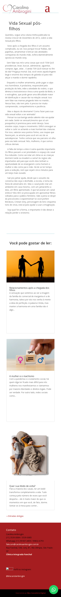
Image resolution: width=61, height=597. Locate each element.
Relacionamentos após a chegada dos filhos (29, 289)
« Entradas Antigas (15, 516)
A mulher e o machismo (21, 376)
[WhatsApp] (53, 589)
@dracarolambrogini (15, 576)
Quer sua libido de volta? (22, 486)
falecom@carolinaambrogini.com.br (22, 544)
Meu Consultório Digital (36, 593)
